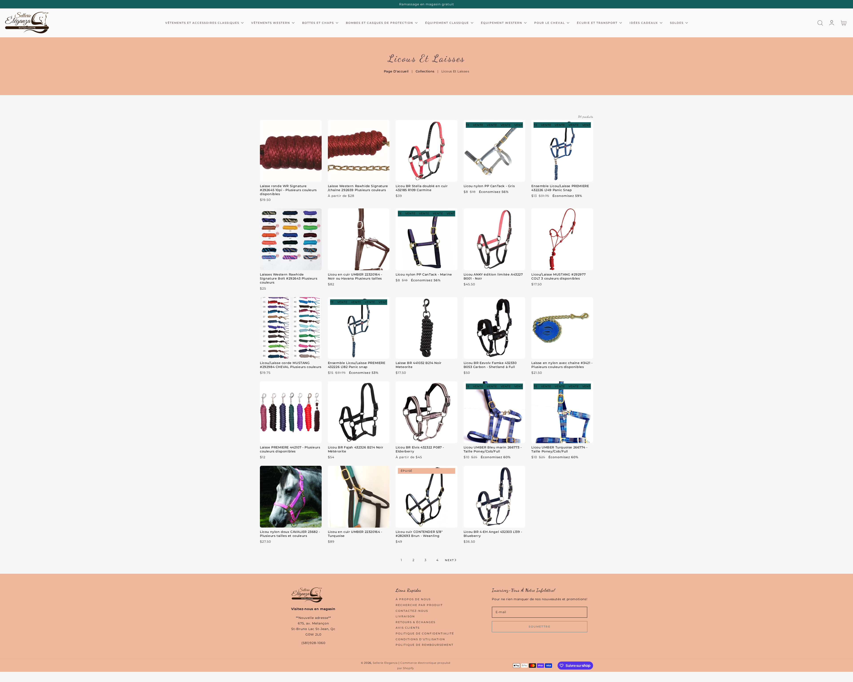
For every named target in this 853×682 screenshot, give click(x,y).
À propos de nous (413, 599)
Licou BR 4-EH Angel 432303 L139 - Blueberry (493, 534)
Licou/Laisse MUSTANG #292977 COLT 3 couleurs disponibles (558, 276)
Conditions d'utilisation (420, 639)
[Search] (820, 23)
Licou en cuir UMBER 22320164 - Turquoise (355, 534)
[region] (426, 4)
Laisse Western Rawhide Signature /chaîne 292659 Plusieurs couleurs (358, 188)
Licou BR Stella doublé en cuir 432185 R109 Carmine (422, 188)
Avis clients (408, 627)
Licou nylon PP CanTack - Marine (424, 274)
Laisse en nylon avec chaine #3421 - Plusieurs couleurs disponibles (561, 365)
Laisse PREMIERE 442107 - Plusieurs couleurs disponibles (290, 449)
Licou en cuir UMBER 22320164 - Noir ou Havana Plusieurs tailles (355, 276)
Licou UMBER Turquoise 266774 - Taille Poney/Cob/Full (559, 449)
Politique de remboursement (424, 644)
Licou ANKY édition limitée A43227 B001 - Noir (493, 276)
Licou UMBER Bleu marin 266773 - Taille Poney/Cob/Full (493, 449)
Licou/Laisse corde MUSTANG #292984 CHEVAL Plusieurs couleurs (290, 365)
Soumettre (539, 626)
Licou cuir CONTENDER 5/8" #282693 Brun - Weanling (419, 534)
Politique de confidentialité (425, 633)
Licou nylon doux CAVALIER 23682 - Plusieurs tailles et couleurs (290, 534)
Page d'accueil (396, 71)
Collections (425, 71)
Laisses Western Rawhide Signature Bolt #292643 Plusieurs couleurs (288, 278)
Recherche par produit (419, 605)
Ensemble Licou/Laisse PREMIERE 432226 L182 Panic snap (356, 365)
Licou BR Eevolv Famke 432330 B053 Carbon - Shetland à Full (490, 365)
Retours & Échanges (415, 622)
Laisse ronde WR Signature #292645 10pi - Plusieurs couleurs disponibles (288, 190)
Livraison (405, 616)
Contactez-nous (412, 610)
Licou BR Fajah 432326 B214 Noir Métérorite (355, 449)
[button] (820, 23)
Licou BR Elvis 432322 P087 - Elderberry (420, 449)
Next (449, 560)
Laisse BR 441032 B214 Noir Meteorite (419, 365)
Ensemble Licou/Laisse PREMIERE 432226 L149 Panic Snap (560, 188)
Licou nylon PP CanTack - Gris (489, 186)
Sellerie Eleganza (385, 662)
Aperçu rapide (291, 177)
